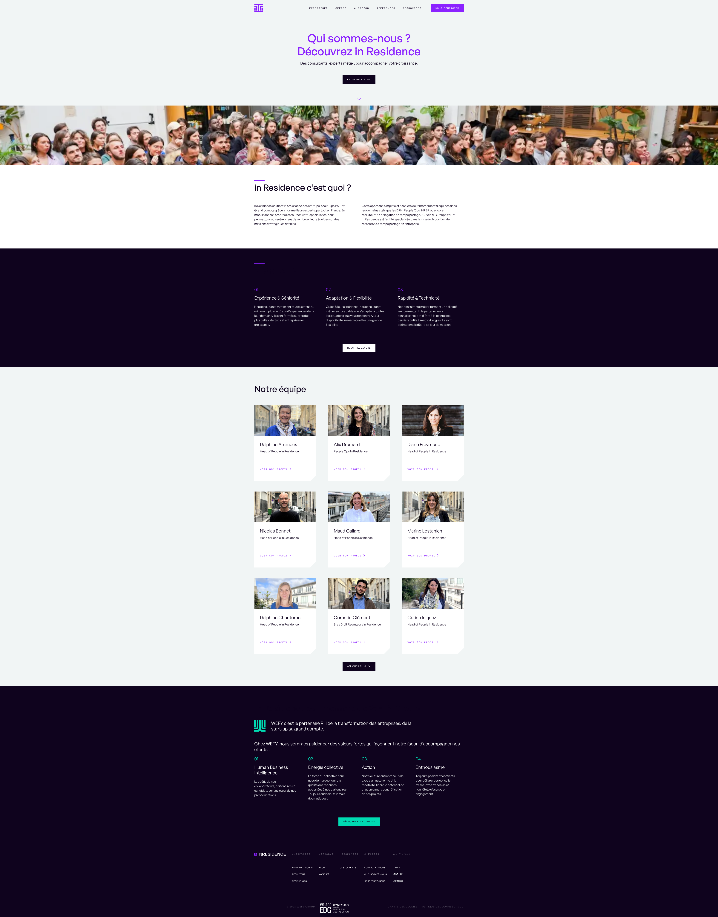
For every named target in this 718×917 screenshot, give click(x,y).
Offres (341, 8)
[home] (258, 8)
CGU (461, 906)
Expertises (318, 8)
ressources (412, 8)
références (386, 8)
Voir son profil (274, 469)
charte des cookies (403, 906)
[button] (319, 10)
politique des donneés (438, 906)
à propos (361, 8)
